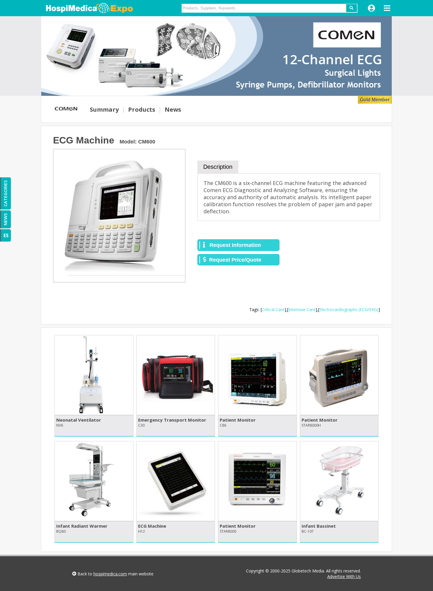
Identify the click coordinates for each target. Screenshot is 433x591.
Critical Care (273, 309)
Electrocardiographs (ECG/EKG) (349, 309)
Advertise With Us (344, 576)
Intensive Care (301, 309)
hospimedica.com (110, 574)
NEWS (5, 219)
